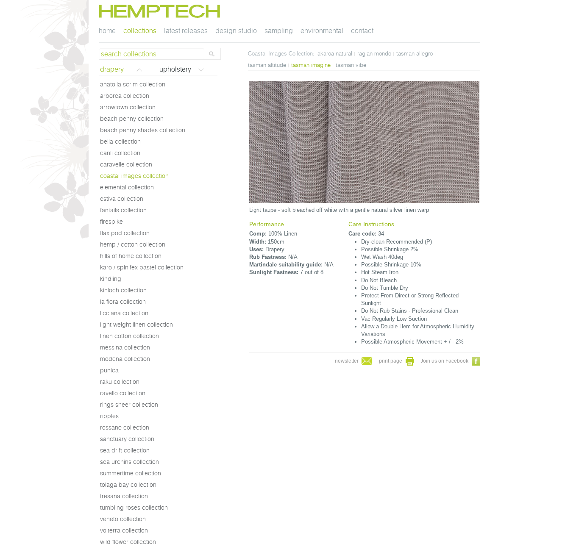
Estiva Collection (121, 198)
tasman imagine (311, 64)
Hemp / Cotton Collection (132, 244)
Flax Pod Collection (125, 233)
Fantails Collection (123, 210)
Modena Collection (125, 359)
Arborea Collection (124, 96)
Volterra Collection (124, 530)
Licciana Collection (124, 313)
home (107, 30)
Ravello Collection (122, 393)
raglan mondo (374, 53)
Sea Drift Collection (125, 450)
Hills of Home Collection (130, 256)
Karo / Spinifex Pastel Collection (142, 267)
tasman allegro (414, 53)
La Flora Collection (123, 301)
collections (139, 30)
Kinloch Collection (123, 290)
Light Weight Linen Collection (136, 324)
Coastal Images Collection (134, 176)
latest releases (186, 30)
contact (362, 30)
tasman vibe (351, 64)
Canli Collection (120, 153)
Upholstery (175, 69)
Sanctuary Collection (127, 439)
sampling (278, 30)
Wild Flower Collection (128, 542)
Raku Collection (119, 382)
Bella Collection (120, 141)
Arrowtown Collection (128, 107)
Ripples (109, 416)
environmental (322, 30)
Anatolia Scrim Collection (132, 84)
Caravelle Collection (126, 164)
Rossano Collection (124, 427)
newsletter (347, 361)
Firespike (111, 221)
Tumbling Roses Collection (134, 507)
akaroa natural (334, 53)
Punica (109, 370)
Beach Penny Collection (132, 118)
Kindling (110, 279)
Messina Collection (125, 347)
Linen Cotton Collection (129, 336)
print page (391, 361)
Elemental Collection (127, 187)
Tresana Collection (124, 496)
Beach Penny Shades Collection (142, 130)
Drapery (112, 69)
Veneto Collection (123, 519)
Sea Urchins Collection (129, 462)
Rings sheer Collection (129, 404)
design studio (236, 30)
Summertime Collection (130, 473)
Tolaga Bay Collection (128, 484)
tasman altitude (267, 64)
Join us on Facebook (445, 361)
